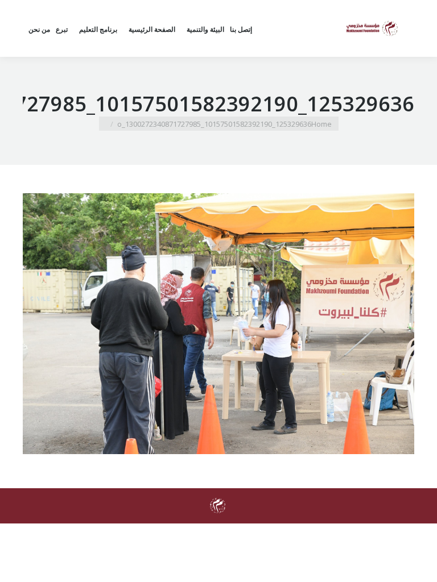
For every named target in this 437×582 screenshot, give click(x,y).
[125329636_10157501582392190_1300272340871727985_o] (218, 323)
